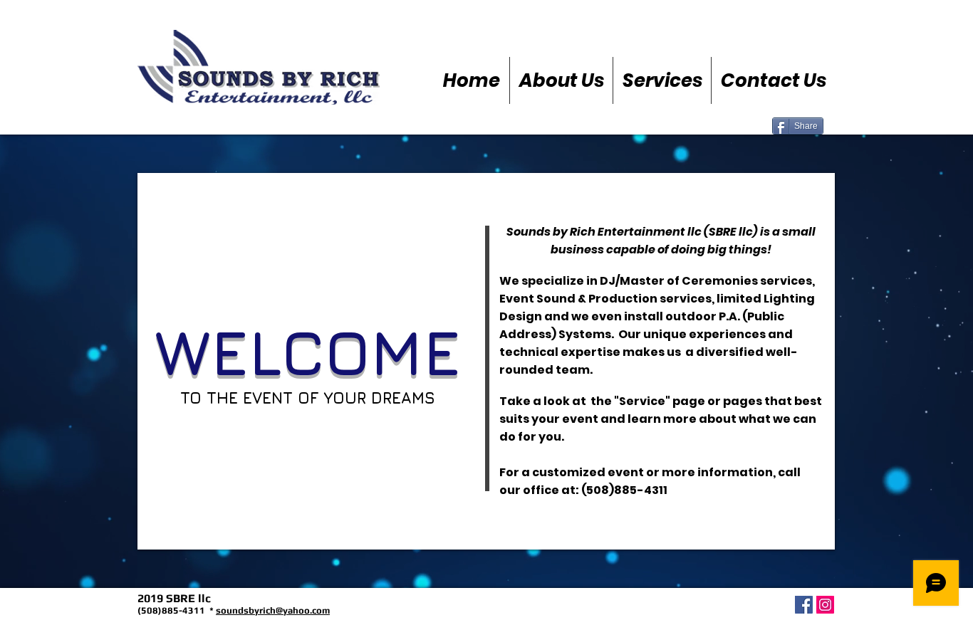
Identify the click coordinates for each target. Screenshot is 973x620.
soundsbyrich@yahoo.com (273, 610)
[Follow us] (825, 605)
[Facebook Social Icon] (804, 605)
